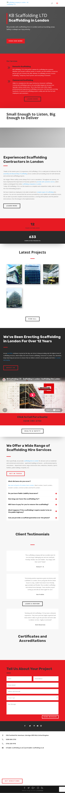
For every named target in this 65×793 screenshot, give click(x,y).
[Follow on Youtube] (37, 725)
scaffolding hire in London (31, 461)
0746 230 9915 (11, 743)
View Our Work (16, 41)
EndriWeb (40, 790)
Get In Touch (15, 473)
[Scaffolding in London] (32, 283)
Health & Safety (32, 431)
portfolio (9, 353)
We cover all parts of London (17, 485)
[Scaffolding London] (14, 307)
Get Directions (12, 781)
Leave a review (32, 603)
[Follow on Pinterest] (34, 725)
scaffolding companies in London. (31, 184)
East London (30, 485)
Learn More (11, 206)
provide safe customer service (46, 182)
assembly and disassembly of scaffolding (15, 173)
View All (32, 319)
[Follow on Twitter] (30, 725)
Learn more (32, 99)
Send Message (50, 717)
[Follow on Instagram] (41, 725)
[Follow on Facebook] (25, 725)
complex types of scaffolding (45, 192)
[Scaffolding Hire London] (14, 283)
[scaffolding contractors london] (50, 283)
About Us (10, 367)
